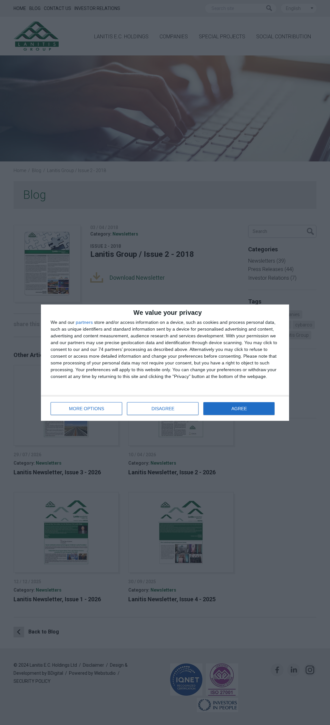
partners (84, 322)
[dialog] (165, 362)
